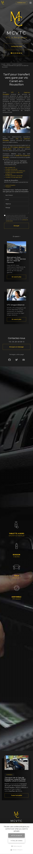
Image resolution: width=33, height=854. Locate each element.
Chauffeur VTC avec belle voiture (13, 177)
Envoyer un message (16, 347)
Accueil (3, 64)
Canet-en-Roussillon (17, 64)
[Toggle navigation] (30, 3)
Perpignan (8, 186)
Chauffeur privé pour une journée (13, 175)
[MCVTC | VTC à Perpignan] (2, 2)
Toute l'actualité (16, 795)
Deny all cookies (17, 840)
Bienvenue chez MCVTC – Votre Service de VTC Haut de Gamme (16, 259)
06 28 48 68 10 (17, 53)
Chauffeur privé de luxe (11, 169)
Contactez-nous (21, 2)
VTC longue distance (15, 305)
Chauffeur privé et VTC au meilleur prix (15, 170)
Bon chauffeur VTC (10, 167)
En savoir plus (16, 277)
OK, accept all (17, 835)
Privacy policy (17, 850)
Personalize (17, 846)
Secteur (9, 64)
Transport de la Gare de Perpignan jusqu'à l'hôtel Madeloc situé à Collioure (15, 779)
